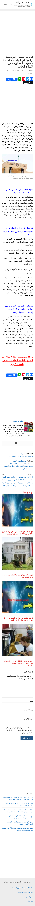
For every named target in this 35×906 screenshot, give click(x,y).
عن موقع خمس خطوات (25, 892)
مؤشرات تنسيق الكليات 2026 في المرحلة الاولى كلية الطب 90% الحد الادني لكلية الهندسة (18, 663)
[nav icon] (5, 4)
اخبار (23, 454)
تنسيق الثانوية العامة (21, 466)
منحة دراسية (24, 468)
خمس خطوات (23, 2)
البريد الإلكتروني (29, 710)
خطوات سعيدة (28, 70)
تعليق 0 (30, 73)
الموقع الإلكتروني (29, 719)
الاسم (31, 701)
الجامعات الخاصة (18, 463)
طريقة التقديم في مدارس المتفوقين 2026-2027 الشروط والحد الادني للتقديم (18, 619)
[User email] (16, 443)
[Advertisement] (17, 33)
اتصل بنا (30, 901)
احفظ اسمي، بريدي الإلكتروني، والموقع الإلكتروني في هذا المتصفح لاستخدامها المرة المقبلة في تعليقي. (19, 730)
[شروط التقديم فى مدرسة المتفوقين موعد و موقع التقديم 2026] (17, 553)
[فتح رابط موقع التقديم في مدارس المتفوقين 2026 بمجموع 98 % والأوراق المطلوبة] (17, 510)
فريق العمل (29, 897)
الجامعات (27, 463)
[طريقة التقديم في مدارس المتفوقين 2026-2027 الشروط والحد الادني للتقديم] (17, 597)
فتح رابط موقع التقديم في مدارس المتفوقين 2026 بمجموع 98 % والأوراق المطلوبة (17, 532)
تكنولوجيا (25, 456)
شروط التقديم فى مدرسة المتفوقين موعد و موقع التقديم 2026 (17, 575)
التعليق (31, 683)
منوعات (11, 456)
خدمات (19, 456)
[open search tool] (11, 4)
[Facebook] (19, 443)
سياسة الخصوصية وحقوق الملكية (22, 888)
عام (15, 456)
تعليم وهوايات (9, 70)
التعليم (24, 461)
